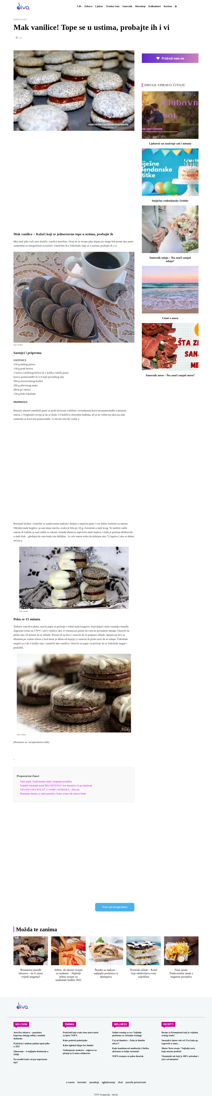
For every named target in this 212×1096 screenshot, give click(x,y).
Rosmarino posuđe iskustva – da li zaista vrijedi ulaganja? (31, 973)
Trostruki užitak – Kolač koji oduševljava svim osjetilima (143, 973)
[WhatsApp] (181, 38)
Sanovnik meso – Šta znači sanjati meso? (170, 375)
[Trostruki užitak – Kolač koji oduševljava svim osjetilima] (143, 950)
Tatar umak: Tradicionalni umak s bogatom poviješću (46, 781)
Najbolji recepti (20, 19)
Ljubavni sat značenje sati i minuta (170, 143)
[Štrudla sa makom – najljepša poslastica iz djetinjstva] (106, 950)
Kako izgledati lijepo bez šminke (78, 1045)
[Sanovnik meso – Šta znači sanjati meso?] (170, 347)
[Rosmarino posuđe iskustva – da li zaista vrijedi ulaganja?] (31, 950)
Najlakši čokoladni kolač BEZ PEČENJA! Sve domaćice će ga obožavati (56, 785)
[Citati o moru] (170, 289)
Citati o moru (170, 318)
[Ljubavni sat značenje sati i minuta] (170, 115)
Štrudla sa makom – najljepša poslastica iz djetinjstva (106, 973)
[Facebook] (160, 38)
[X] (167, 38)
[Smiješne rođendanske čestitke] (170, 172)
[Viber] (195, 38)
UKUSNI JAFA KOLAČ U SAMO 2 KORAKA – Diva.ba (49, 789)
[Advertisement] (74, 179)
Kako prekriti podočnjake (75, 1040)
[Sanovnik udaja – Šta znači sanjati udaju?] (170, 229)
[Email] (188, 38)
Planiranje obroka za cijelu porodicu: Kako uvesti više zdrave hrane (53, 793)
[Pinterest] (174, 38)
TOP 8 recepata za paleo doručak (127, 1056)
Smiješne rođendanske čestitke (170, 200)
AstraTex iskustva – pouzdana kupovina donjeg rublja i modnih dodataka (29, 1035)
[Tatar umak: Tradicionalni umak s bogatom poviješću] (181, 950)
